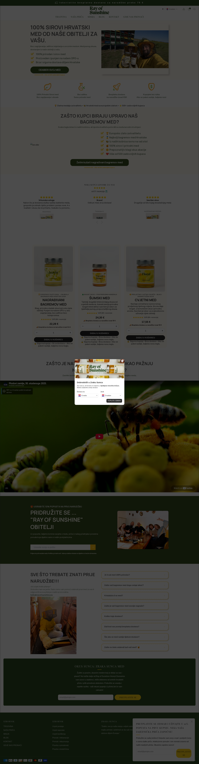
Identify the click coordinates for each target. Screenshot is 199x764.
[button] (88, 395)
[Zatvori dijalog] (122, 361)
